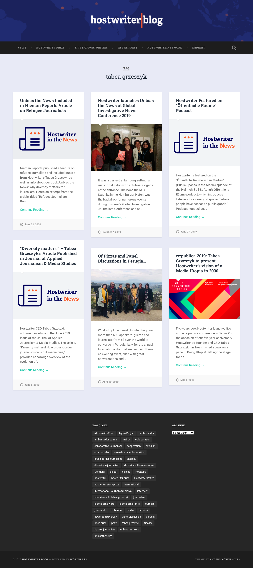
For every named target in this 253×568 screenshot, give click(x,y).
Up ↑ (237, 559)
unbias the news (129, 529)
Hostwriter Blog (35, 559)
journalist (150, 503)
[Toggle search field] (234, 47)
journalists (100, 510)
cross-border (101, 452)
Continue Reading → (34, 209)
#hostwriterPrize (104, 433)
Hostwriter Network (164, 47)
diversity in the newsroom (139, 465)
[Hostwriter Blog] (126, 21)
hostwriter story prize (106, 484)
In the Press (127, 47)
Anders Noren (220, 559)
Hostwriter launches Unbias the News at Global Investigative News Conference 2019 (126, 108)
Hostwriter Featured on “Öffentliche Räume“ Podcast (199, 105)
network (143, 510)
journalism (139, 497)
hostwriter (100, 478)
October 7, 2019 (111, 232)
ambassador (146, 433)
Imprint (198, 47)
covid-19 (151, 446)
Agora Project (126, 433)
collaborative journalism (108, 446)
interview (142, 491)
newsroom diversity (105, 516)
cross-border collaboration (129, 452)
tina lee (148, 523)
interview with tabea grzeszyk (111, 497)
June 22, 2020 (32, 224)
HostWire (140, 471)
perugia (150, 516)
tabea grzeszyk (130, 523)
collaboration (142, 439)
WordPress (78, 559)
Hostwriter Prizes (144, 478)
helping (126, 471)
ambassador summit (106, 439)
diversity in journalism (106, 465)
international (131, 484)
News (22, 47)
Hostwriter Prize (50, 47)
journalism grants (129, 503)
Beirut (126, 439)
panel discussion (131, 516)
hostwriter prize (120, 478)
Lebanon (116, 510)
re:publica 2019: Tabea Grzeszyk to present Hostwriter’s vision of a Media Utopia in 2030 (199, 263)
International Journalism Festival (113, 491)
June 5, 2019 (31, 384)
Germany (99, 471)
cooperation (134, 446)
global (113, 471)
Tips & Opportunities (91, 47)
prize (114, 523)
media (130, 510)
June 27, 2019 (188, 231)
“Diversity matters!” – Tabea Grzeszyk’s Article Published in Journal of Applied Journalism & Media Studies (48, 255)
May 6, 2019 (187, 380)
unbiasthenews (103, 535)
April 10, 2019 (110, 381)
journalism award (104, 503)
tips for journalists (104, 529)
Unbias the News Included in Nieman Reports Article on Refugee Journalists (46, 105)
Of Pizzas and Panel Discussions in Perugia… (122, 258)
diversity (131, 458)
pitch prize (100, 523)
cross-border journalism (108, 458)
